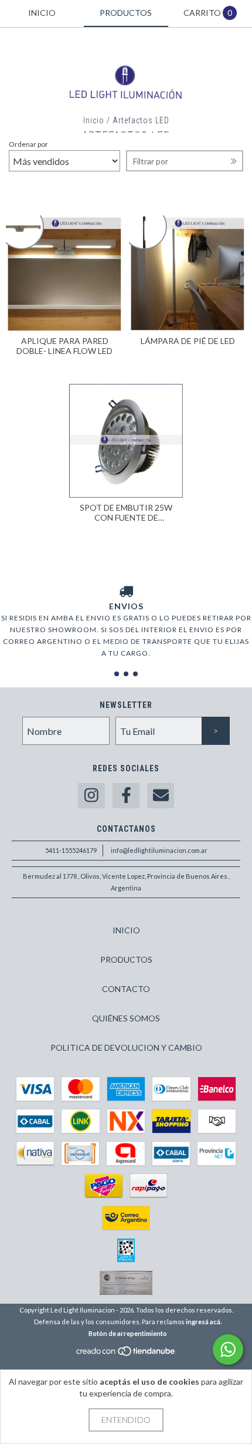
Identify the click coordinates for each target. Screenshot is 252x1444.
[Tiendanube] (126, 1354)
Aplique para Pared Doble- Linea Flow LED (64, 346)
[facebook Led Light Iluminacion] (126, 795)
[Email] (160, 795)
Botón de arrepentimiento (127, 1333)
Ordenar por (28, 144)
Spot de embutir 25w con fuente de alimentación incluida (126, 512)
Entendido (126, 1420)
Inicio (93, 120)
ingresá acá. (204, 1321)
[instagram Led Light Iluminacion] (91, 795)
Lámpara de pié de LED (188, 341)
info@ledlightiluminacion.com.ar (159, 850)
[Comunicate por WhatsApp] (228, 1349)
